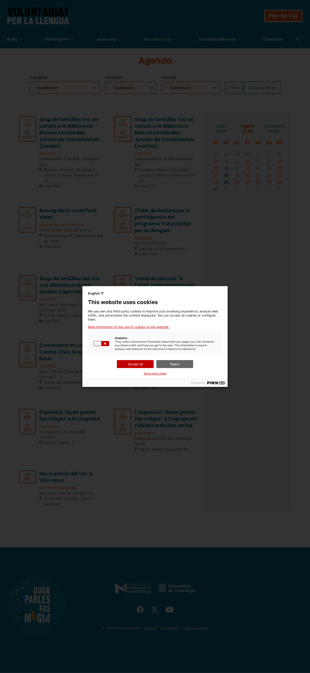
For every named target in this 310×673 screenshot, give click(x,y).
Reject (175, 364)
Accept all (135, 364)
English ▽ (96, 293)
